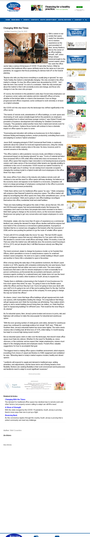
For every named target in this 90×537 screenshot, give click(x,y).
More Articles (8, 445)
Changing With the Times (15, 399)
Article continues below (34, 374)
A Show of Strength (13, 407)
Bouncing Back (11, 415)
